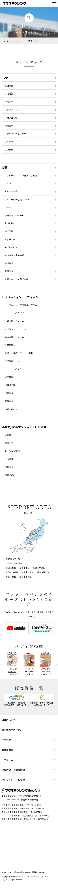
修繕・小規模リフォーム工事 (18, 353)
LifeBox (8, 207)
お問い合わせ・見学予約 (16, 279)
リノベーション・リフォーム (20, 297)
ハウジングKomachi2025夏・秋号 (12, 671)
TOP (5, 77)
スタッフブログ (12, 109)
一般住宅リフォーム (14, 321)
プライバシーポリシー (15, 133)
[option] (16, 628)
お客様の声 (9, 239)
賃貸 (6, 443)
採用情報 (8, 93)
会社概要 (8, 85)
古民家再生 (9, 345)
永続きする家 (10, 191)
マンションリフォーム (15, 329)
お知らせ (8, 101)
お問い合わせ (10, 117)
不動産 (7, 435)
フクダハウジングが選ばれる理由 (20, 175)
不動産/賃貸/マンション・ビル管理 (24, 427)
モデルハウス (10, 247)
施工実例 (8, 231)
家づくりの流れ (12, 223)
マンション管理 (12, 451)
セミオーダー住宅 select (17, 199)
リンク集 (8, 149)
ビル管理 (8, 459)
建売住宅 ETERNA (14, 215)
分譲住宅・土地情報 (14, 255)
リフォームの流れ (13, 369)
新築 (5, 167)
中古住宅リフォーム (14, 337)
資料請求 (8, 125)
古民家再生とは (12, 361)
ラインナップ (10, 183)
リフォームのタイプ (14, 313)
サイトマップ (10, 141)
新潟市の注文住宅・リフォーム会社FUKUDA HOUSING (30, 876)
